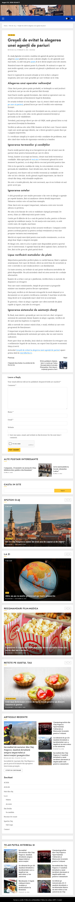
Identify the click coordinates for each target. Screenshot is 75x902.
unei (17, 59)
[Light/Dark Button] (68, 18)
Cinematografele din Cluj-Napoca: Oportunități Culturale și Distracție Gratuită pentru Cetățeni (61, 727)
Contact (7, 829)
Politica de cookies (46, 900)
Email (10, 420)
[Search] (72, 18)
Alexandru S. (10, 544)
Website (11, 427)
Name (10, 412)
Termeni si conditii (18, 900)
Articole (7, 787)
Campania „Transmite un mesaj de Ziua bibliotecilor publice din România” (20, 469)
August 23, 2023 (20, 707)
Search (63, 491)
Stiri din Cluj (12, 50)
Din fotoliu (8, 644)
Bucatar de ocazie (10, 698)
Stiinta (8, 800)
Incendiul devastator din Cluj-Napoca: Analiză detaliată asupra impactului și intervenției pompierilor (19, 751)
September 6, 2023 (21, 544)
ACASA (6, 782)
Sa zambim (10, 812)
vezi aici (35, 159)
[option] (37, 525)
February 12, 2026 (23, 50)
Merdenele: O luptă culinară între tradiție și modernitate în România (26, 885)
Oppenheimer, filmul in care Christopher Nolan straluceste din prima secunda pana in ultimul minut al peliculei (37, 649)
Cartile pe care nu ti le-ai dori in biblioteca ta (28, 596)
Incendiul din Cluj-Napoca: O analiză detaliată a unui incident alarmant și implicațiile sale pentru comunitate (61, 758)
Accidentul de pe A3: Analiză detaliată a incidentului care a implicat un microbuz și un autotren (62, 742)
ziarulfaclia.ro (26, 353)
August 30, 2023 (20, 653)
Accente (8, 592)
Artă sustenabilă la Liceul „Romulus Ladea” (61, 469)
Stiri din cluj (11, 35)
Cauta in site (12, 484)
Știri (7, 742)
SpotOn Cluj (9, 535)
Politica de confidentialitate (32, 900)
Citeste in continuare (13, 770)
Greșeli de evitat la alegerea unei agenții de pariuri (38, 350)
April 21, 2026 (9, 472)
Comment (12, 385)
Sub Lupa (9, 825)
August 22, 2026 (21, 758)
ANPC (54, 900)
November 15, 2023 (21, 598)
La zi (5, 796)
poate (33, 62)
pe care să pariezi (15, 104)
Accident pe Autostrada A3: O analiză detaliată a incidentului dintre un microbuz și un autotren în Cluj (60, 886)
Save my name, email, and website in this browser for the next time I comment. (35, 436)
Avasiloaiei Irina (9, 758)
